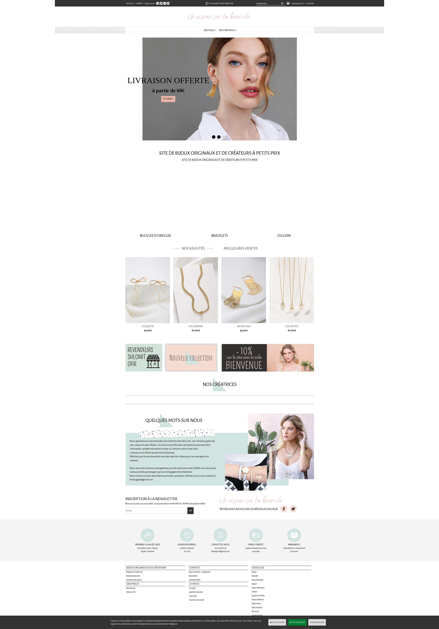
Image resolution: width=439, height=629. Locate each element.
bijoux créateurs (258, 599)
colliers (254, 592)
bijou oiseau (256, 603)
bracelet (255, 576)
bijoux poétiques (258, 588)
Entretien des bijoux (133, 580)
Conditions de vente (196, 600)
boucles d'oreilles (258, 596)
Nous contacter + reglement (199, 572)
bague (254, 584)
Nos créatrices (227, 30)
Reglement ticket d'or (134, 572)
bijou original (257, 607)
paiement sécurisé (196, 592)
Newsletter (193, 576)
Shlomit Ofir (131, 592)
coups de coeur (257, 615)
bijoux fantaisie (257, 580)
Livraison (192, 588)
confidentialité (194, 580)
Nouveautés (130, 588)
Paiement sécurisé (133, 576)
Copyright (193, 596)
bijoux (254, 572)
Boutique (209, 30)
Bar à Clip (255, 611)
